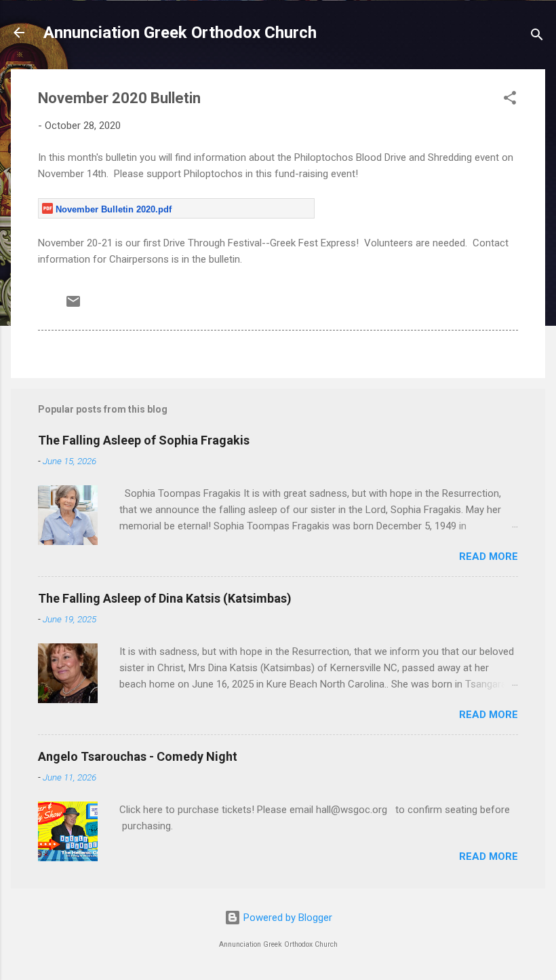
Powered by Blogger (286, 917)
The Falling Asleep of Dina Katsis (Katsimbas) (165, 598)
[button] (510, 100)
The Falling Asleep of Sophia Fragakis (144, 440)
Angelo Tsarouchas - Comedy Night (137, 756)
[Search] (537, 37)
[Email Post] (73, 306)
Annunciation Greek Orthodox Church (180, 32)
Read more (488, 556)
